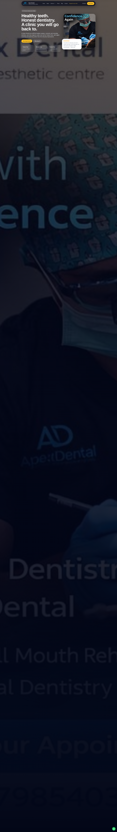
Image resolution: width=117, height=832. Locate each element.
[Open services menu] (54, 3)
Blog (62, 3)
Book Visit (91, 3)
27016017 (84, 3)
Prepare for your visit (73, 3)
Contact (66, 3)
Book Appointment (27, 41)
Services (52, 3)
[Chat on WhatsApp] (114, 829)
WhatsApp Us (37, 41)
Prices (58, 3)
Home (44, 3)
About (48, 3)
